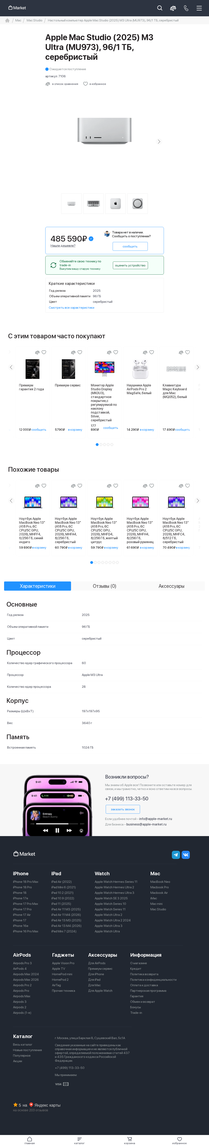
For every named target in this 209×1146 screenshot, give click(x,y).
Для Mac (94, 985)
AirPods (22, 955)
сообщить (130, 246)
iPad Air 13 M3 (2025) (66, 920)
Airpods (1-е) (22, 1013)
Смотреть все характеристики (71, 308)
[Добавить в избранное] (43, 352)
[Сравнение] (37, 352)
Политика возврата (144, 974)
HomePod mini (62, 974)
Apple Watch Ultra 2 (108, 915)
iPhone (21, 873)
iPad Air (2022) (61, 882)
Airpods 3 (20, 1002)
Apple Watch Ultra (107, 931)
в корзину (75, 430)
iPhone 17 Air (22, 915)
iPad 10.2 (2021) (62, 893)
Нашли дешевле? (63, 245)
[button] (79, 1141)
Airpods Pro (21, 991)
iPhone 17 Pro (22, 909)
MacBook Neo (160, 882)
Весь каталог (22, 1044)
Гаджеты (63, 955)
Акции (17, 1061)
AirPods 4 (20, 969)
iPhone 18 (20, 893)
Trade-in (136, 1013)
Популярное (22, 1055)
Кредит (135, 969)
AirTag (56, 985)
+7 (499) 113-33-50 (126, 799)
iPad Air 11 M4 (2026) (66, 915)
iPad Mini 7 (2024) (64, 931)
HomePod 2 (60, 980)
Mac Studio (158, 909)
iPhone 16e (20, 926)
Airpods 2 (19, 1007)
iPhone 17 (19, 920)
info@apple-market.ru (155, 819)
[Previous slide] (50, 141)
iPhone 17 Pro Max (25, 904)
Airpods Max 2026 (26, 980)
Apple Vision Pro (63, 963)
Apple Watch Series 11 (110, 909)
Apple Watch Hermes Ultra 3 (114, 893)
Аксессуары (102, 955)
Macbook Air (159, 893)
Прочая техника (63, 991)
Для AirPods (97, 963)
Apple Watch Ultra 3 (108, 926)
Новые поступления (27, 1050)
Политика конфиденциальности (153, 980)
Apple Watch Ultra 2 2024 (113, 920)
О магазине (138, 963)
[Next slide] (159, 141)
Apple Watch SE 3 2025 (111, 898)
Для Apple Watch (100, 991)
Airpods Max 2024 (26, 974)
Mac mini (156, 904)
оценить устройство (130, 265)
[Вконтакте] (186, 855)
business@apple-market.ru (146, 824)
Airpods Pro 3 (22, 963)
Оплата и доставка (144, 985)
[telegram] (176, 855)
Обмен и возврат (142, 1002)
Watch (102, 873)
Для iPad (94, 980)
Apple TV (58, 969)
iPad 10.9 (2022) (62, 898)
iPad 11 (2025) (61, 904)
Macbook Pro (159, 887)
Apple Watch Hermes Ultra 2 (114, 887)
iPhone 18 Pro (22, 887)
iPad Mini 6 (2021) (63, 887)
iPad (56, 873)
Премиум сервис (100, 969)
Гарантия (136, 996)
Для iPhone (96, 974)
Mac (155, 873)
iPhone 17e (20, 898)
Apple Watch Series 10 (110, 904)
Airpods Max (21, 996)
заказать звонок (123, 809)
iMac (153, 898)
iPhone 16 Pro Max (25, 931)
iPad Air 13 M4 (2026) (66, 926)
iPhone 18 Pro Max (25, 882)
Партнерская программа (148, 991)
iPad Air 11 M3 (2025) (66, 909)
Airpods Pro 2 (22, 985)
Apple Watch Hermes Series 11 (116, 882)
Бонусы (135, 1007)
